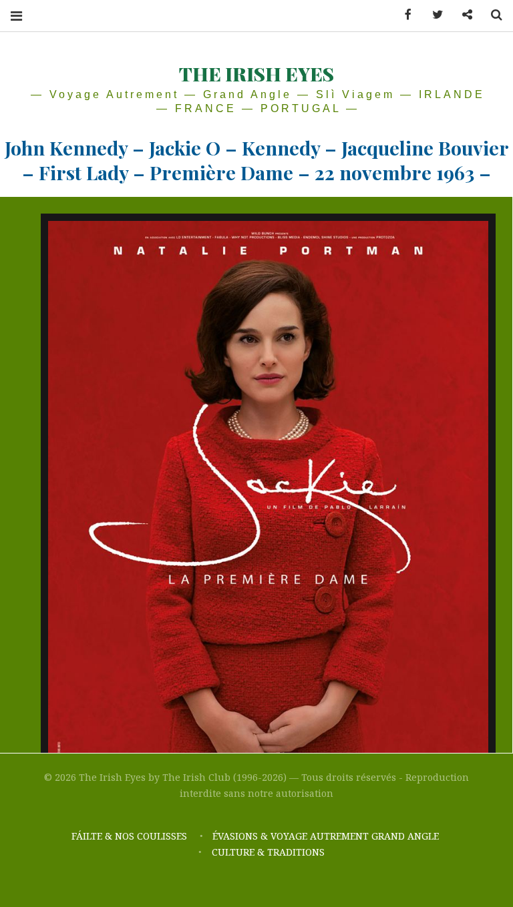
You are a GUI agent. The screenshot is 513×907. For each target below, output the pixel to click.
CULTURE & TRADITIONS (268, 852)
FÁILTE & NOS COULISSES (129, 836)
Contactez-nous (462, 15)
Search (491, 15)
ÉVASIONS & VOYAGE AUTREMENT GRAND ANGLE (327, 836)
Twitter (432, 15)
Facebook (403, 15)
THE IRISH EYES (256, 73)
